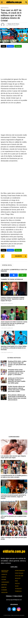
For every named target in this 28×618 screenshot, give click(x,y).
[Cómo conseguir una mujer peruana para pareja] (14, 528)
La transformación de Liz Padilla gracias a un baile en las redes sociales (14, 476)
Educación (4, 592)
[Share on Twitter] (5, 275)
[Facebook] (9, 609)
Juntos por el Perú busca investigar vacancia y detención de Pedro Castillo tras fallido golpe (16, 380)
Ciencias (3, 577)
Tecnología (18, 588)
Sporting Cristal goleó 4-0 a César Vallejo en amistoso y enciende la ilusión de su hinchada (13, 348)
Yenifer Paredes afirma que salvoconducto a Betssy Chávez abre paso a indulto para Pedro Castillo (16, 389)
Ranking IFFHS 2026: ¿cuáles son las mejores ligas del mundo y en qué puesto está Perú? (17, 364)
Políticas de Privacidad (4, 571)
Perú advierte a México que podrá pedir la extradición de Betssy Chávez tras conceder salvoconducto (17, 397)
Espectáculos (19, 573)
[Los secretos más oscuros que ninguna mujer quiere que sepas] (14, 446)
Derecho (3, 587)
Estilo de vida (19, 575)
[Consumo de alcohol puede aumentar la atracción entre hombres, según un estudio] (14, 486)
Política (17, 583)
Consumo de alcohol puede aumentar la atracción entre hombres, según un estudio (13, 496)
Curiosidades (5, 582)
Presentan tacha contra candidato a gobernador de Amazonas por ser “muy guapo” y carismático (16, 372)
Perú (16, 581)
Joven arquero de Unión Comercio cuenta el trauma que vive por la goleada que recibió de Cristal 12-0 (14, 323)
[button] (2, 2)
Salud (16, 586)
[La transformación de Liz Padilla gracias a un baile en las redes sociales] (14, 467)
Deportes (4, 8)
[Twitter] (14, 609)
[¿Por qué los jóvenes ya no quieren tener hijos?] (14, 508)
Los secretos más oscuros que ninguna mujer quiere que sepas (13, 456)
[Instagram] (19, 609)
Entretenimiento (20, 570)
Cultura (3, 579)
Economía (4, 590)
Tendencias (18, 591)
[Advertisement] (14, 63)
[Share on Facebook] (14, 275)
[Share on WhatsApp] (22, 275)
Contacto (4, 574)
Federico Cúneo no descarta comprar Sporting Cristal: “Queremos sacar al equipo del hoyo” (12, 299)
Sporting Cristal (7, 265)
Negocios (17, 578)
